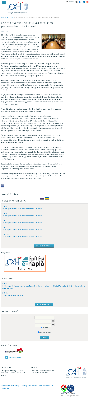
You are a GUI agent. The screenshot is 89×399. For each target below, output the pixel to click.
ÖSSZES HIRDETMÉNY (44, 305)
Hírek (11, 17)
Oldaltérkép (15, 386)
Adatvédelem (33, 386)
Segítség (24, 386)
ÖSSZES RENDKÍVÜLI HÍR (44, 246)
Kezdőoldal (4, 17)
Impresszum (5, 386)
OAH (18, 7)
